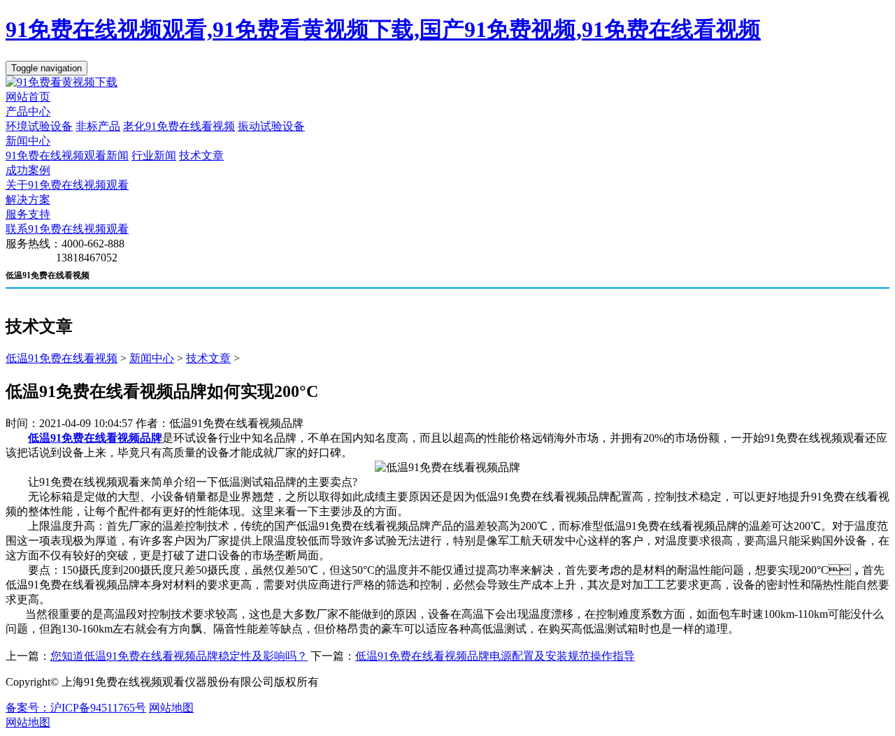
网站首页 (28, 97)
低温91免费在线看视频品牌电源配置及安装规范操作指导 (495, 656)
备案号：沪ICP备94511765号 (76, 708)
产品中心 (28, 111)
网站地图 (171, 708)
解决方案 (28, 199)
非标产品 (98, 126)
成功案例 (28, 170)
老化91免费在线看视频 (179, 126)
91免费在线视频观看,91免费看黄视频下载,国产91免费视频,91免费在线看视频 (383, 29)
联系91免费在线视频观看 (67, 229)
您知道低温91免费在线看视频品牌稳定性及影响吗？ (179, 656)
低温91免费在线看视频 (61, 358)
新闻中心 (28, 141)
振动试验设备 (271, 126)
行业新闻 (153, 155)
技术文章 (201, 155)
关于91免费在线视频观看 (67, 185)
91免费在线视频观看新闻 (67, 155)
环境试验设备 (39, 126)
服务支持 (28, 214)
